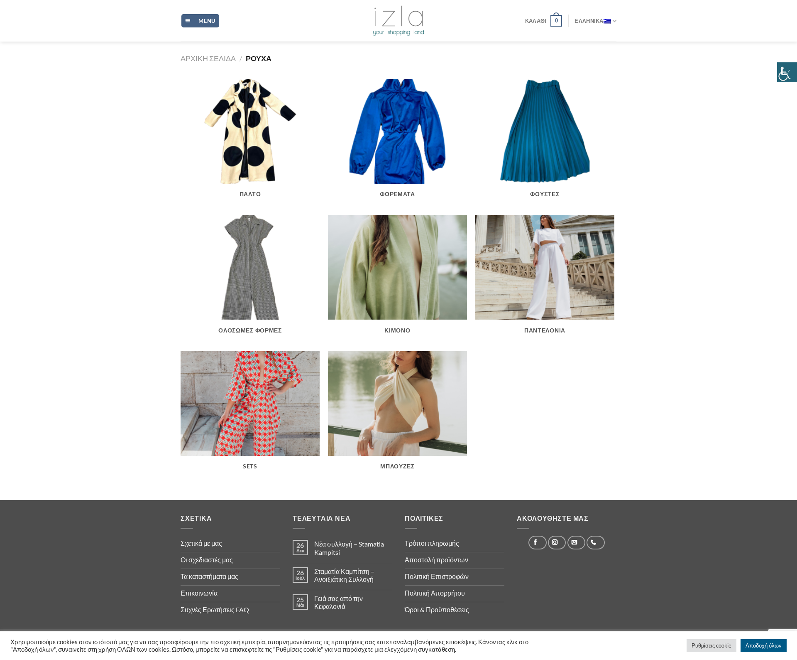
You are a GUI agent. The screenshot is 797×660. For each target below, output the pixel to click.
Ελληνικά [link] (589, 20)
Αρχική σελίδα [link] (208, 58)
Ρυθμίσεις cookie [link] (711, 645)
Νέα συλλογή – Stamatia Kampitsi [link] (349, 548)
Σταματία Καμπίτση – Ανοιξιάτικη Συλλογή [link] (344, 575)
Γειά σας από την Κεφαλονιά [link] (338, 602)
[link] (787, 72)
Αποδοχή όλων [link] (764, 645)
